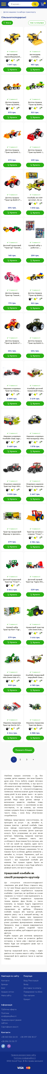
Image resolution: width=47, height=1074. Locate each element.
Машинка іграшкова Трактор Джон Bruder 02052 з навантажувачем (35, 724)
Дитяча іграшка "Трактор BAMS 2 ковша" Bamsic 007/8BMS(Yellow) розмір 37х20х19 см (12, 151)
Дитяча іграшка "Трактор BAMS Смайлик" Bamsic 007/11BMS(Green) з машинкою (35, 103)
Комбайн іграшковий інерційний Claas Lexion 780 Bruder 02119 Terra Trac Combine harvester (35, 676)
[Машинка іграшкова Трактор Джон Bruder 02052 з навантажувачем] (35, 707)
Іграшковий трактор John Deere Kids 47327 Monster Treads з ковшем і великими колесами (35, 629)
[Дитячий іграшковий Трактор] (12, 563)
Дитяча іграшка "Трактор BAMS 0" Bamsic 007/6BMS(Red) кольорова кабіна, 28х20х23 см (12, 199)
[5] (12, 60)
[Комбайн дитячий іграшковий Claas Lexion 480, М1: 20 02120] (35, 372)
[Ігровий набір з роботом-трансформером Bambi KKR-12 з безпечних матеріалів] (35, 229)
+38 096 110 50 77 (9, 1041)
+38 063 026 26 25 (9, 1037)
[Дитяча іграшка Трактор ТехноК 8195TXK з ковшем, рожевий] (12, 277)
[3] (7, 60)
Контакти (5, 981)
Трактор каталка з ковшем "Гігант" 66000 (35, 533)
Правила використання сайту (23, 1055)
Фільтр (8, 23)
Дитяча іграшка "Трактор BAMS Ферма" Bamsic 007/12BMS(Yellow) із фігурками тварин (12, 103)
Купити (13, 70)
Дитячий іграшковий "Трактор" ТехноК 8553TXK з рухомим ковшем (12, 247)
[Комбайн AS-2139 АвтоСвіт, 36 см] (35, 181)
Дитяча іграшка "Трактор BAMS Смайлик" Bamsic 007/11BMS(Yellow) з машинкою (35, 294)
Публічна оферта (8, 1009)
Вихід (26, 984)
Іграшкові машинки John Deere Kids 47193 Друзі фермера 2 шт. (12, 676)
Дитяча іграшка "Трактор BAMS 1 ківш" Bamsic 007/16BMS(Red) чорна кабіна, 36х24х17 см (35, 151)
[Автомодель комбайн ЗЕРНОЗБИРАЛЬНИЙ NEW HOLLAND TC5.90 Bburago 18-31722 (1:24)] (35, 38)
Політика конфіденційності (25, 1058)
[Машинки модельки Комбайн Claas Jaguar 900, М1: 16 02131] (12, 420)
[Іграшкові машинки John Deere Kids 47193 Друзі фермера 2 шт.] (12, 659)
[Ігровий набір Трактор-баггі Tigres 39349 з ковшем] (12, 611)
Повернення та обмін (33, 992)
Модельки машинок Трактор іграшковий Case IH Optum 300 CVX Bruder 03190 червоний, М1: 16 (35, 485)
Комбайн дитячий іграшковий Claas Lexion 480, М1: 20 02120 (35, 390)
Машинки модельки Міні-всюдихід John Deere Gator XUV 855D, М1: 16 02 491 (35, 437)
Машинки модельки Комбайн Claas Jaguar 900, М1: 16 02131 (12, 437)
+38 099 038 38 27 (28, 1037)
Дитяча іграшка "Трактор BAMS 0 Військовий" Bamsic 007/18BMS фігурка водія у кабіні (35, 342)
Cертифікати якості (9, 1027)
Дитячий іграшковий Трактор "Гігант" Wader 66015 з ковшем (12, 581)
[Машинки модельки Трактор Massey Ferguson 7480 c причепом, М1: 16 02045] (12, 372)
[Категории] (3, 4)
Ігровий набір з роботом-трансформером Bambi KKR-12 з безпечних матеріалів (35, 247)
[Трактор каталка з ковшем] (35, 516)
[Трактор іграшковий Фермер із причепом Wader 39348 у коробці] (12, 516)
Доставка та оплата (32, 988)
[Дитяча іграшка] (12, 86)
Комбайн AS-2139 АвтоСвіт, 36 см (35, 199)
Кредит (27, 999)
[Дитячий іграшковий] (12, 229)
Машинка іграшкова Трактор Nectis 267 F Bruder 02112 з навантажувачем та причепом (12, 724)
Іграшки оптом (7, 992)
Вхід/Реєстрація (31, 981)
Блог (3, 988)
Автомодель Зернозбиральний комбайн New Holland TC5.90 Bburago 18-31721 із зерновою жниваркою (12, 56)
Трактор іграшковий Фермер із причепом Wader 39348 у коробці (12, 533)
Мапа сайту (6, 996)
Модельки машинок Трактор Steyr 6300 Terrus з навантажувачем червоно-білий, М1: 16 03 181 (12, 485)
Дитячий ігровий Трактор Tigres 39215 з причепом (35, 581)
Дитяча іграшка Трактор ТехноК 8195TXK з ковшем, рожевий (12, 294)
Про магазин (29, 996)
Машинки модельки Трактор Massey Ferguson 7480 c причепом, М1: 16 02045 (12, 390)
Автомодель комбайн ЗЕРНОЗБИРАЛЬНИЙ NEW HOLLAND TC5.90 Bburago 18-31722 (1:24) (34, 56)
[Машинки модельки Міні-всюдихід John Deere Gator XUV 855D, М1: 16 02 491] (35, 420)
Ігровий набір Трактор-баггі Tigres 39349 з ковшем (12, 629)
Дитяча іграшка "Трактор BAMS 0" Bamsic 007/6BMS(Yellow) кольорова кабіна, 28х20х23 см (12, 342)
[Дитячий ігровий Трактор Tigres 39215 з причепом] (35, 563)
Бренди (4, 984)
